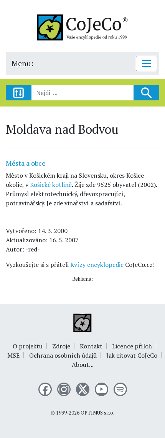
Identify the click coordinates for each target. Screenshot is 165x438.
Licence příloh (132, 346)
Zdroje (61, 346)
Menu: (22, 63)
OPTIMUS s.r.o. (97, 413)
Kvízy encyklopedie (97, 264)
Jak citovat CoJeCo (131, 355)
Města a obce (26, 163)
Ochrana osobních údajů (63, 355)
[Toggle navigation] (146, 63)
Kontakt (91, 346)
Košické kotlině (51, 184)
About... (83, 364)
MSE (13, 355)
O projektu (28, 346)
